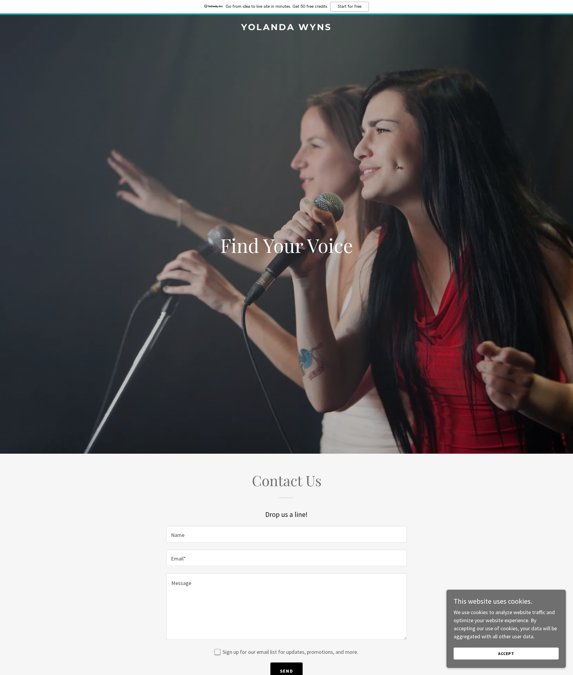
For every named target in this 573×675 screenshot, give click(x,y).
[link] (286, 28)
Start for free (349, 6)
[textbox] (286, 534)
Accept (506, 653)
